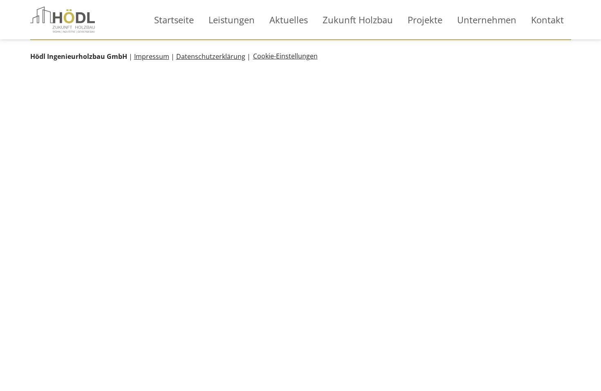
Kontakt (547, 19)
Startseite (174, 19)
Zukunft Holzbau (358, 19)
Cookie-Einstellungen (285, 56)
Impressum (151, 56)
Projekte (425, 19)
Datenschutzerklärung (210, 56)
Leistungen (232, 19)
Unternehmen (486, 19)
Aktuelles (288, 19)
